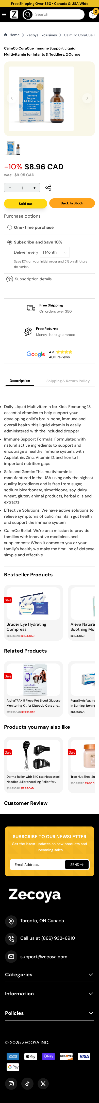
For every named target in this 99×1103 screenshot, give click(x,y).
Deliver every (26, 252)
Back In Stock (72, 203)
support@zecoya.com (43, 957)
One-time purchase (34, 227)
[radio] (9, 227)
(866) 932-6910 (58, 938)
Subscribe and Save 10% (38, 242)
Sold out (25, 203)
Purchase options (22, 216)
